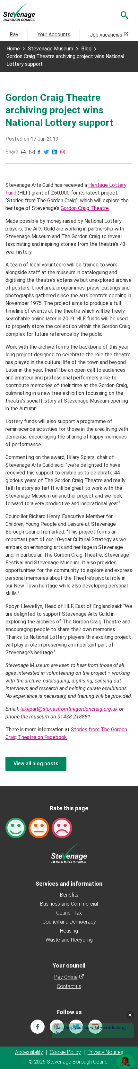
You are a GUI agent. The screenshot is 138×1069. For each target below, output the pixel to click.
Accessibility (29, 1052)
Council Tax (69, 913)
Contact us (69, 986)
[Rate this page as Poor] (62, 827)
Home (13, 49)
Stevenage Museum (50, 49)
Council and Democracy (69, 922)
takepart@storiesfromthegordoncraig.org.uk (69, 709)
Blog (86, 49)
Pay (14, 34)
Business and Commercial (69, 904)
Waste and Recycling (69, 940)
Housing (69, 931)
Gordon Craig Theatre (85, 208)
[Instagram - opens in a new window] (62, 151)
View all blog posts (35, 763)
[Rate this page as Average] (39, 827)
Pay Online (69, 977)
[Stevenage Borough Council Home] (69, 853)
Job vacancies (109, 35)
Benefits (69, 895)
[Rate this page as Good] (15, 827)
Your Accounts (54, 34)
